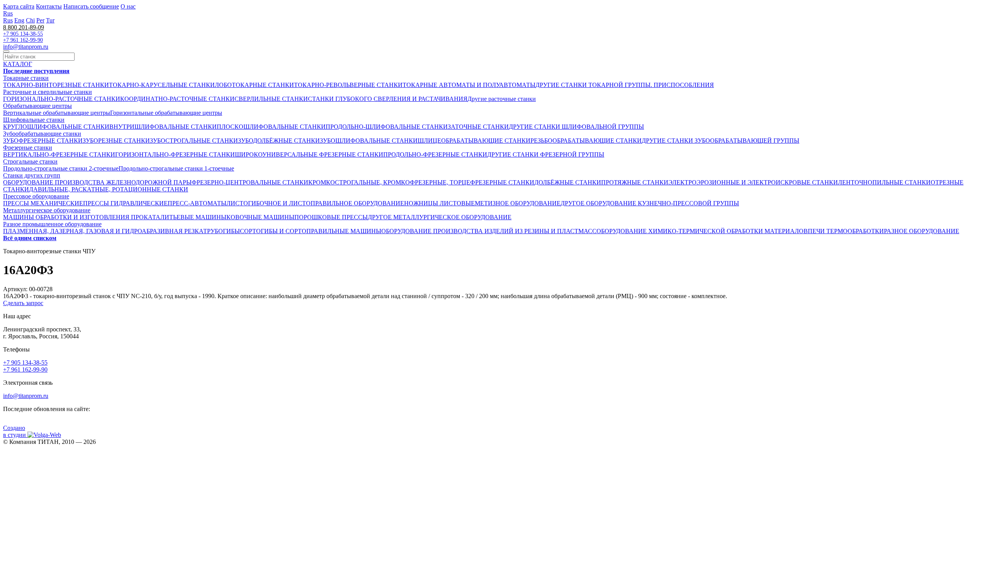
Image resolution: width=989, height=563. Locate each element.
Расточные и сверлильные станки (47, 92)
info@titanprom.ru (25, 46)
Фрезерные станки (27, 147)
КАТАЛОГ (17, 64)
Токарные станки (26, 78)
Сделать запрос (23, 303)
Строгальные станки (30, 161)
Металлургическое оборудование (46, 210)
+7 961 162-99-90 (23, 40)
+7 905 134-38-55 (23, 34)
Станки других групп (31, 175)
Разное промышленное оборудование (52, 224)
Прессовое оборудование (36, 196)
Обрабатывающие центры (37, 105)
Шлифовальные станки (34, 119)
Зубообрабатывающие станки (42, 133)
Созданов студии (15, 431)
